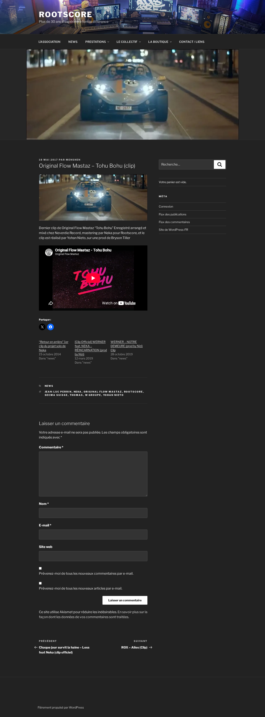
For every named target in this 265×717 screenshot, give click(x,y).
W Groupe (93, 395)
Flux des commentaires (174, 222)
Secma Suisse (56, 395)
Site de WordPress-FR (173, 229)
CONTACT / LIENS (191, 41)
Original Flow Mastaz (103, 391)
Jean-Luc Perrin (58, 391)
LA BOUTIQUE (158, 41)
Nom (44, 504)
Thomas (76, 395)
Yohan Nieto (113, 395)
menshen (73, 159)
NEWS (72, 41)
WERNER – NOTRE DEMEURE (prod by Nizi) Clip (127, 346)
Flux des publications (172, 214)
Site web (45, 547)
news (49, 385)
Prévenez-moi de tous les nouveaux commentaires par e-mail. (86, 573)
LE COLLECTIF (127, 41)
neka (78, 391)
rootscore (133, 391)
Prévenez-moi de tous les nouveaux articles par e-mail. (80, 588)
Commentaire (51, 447)
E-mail (45, 525)
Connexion (166, 206)
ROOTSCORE (66, 14)
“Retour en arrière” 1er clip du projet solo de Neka (53, 346)
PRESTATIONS (95, 41)
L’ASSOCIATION (49, 41)
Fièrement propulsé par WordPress (61, 707)
